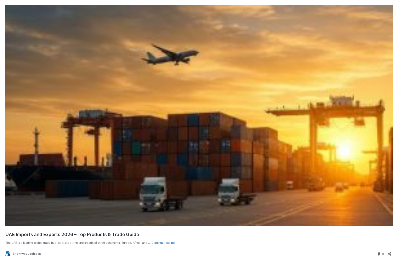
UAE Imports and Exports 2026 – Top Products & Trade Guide (72, 234)
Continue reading (163, 242)
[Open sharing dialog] (390, 252)
